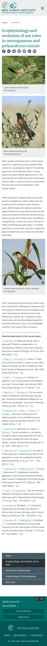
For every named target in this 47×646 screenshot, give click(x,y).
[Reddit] (14, 51)
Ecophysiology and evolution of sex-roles (23, 563)
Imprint (7, 635)
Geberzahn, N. (10, 450)
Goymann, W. (10, 341)
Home (8, 556)
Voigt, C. (8, 490)
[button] (42, 82)
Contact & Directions (23, 611)
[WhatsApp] (29, 51)
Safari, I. (7, 359)
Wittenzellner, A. (26, 469)
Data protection (20, 635)
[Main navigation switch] (42, 8)
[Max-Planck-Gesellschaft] (12, 628)
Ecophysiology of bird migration (21, 576)
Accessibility (37, 635)
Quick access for (11, 601)
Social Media (10, 606)
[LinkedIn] (9, 51)
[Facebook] (4, 51)
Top (42, 599)
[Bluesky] (19, 51)
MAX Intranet (23, 617)
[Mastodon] (24, 51)
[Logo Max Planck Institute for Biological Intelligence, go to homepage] (19, 7)
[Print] (34, 51)
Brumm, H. (9, 392)
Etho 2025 (10, 582)
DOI (16, 354)
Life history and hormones (18, 570)
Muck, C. (33, 410)
